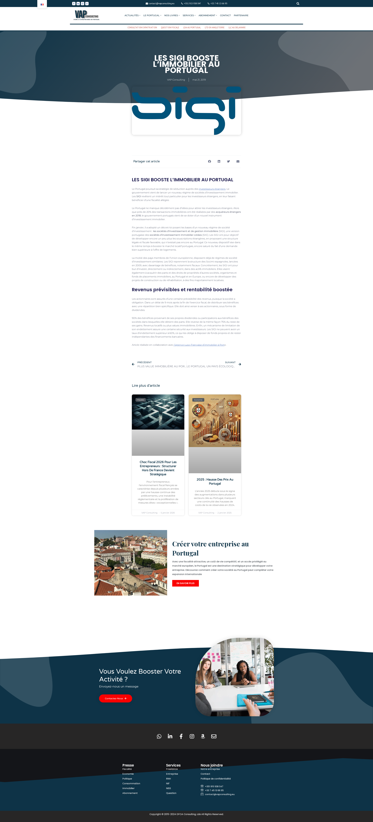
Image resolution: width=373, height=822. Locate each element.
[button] (139, 15)
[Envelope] (213, 736)
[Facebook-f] (181, 736)
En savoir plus (186, 583)
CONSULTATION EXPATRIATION (142, 27)
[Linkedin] (78, 3)
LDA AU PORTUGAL (192, 27)
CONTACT (225, 15)
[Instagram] (82, 3)
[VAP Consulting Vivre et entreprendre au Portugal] (86, 15)
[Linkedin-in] (170, 736)
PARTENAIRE (241, 15)
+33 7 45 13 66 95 (219, 3)
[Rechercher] (298, 3)
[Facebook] (73, 3)
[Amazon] (202, 736)
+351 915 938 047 (192, 3)
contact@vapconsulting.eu (161, 3)
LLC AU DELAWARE (237, 27)
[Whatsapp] (87, 3)
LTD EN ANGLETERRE (215, 27)
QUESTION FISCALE (170, 27)
